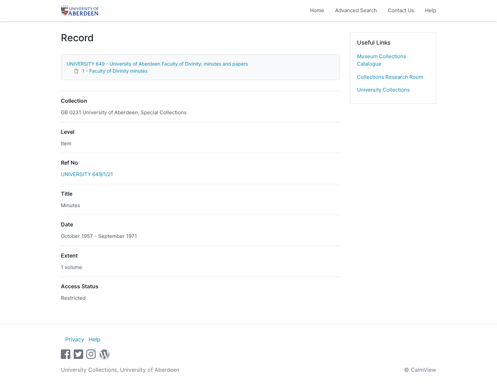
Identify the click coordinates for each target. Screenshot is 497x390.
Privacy (74, 339)
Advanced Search (356, 10)
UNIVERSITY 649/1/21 (87, 174)
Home (317, 10)
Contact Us (401, 10)
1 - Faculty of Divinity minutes (114, 71)
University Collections (383, 90)
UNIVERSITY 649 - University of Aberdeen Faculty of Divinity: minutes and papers (157, 64)
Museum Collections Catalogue (381, 60)
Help (430, 10)
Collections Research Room (390, 77)
